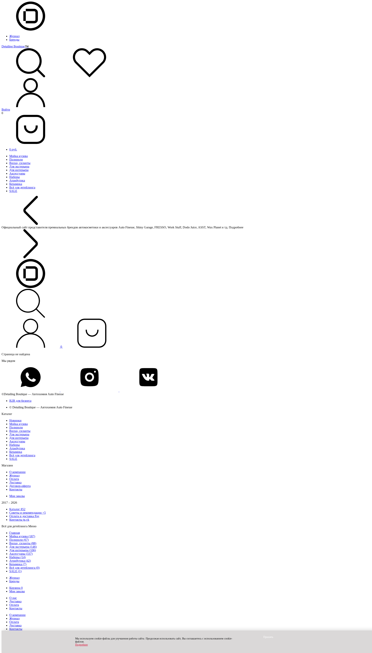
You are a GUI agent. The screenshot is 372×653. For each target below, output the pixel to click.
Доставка (15, 482)
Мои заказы (17, 496)
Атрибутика (17, 180)
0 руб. (13, 149)
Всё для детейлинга (22, 187)
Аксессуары (17, 173)
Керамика (15, 184)
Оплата (14, 479)
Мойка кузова (18, 156)
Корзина (16, 587)
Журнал (14, 36)
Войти (6, 109)
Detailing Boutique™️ (15, 46)
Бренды (14, 39)
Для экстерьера (19, 166)
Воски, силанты (19, 163)
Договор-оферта (20, 486)
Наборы (14, 177)
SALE (13, 191)
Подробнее (81, 644)
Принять (268, 637)
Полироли (16, 159)
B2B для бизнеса (20, 400)
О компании (17, 472)
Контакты (15, 489)
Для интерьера (18, 170)
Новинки (15, 420)
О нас (13, 598)
